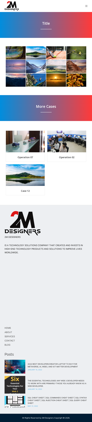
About (8, 332)
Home (8, 328)
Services (10, 336)
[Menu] (86, 6)
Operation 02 (66, 157)
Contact (10, 340)
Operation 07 (25, 157)
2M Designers (48, 418)
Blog (7, 345)
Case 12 (25, 190)
